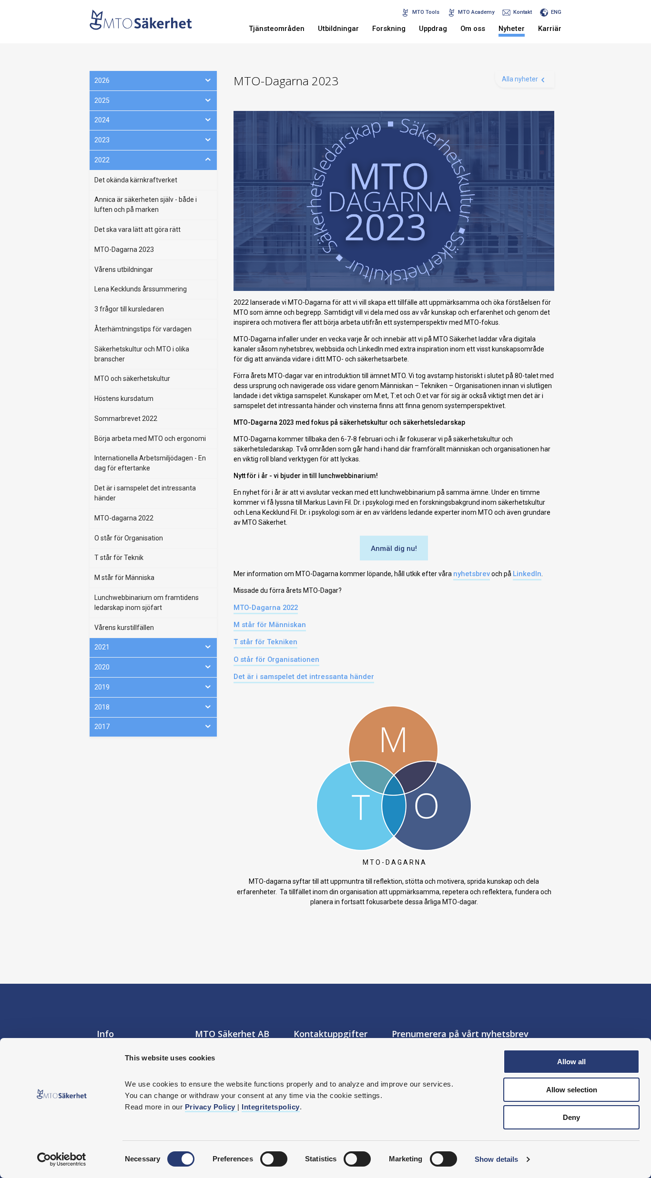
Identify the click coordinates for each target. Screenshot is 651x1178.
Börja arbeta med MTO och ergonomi (150, 438)
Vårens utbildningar (123, 269)
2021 (102, 647)
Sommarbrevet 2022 (125, 418)
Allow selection (571, 1090)
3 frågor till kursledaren (129, 309)
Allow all (571, 1062)
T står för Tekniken (265, 642)
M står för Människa (124, 577)
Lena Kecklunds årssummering (140, 289)
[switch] (273, 1159)
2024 (102, 120)
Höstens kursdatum (123, 398)
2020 (102, 667)
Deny (571, 1117)
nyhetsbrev (471, 573)
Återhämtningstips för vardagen (143, 329)
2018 (102, 707)
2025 (102, 100)
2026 (102, 80)
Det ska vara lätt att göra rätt (137, 229)
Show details (496, 1159)
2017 (102, 726)
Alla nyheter (520, 79)
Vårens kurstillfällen (124, 627)
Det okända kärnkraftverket (135, 180)
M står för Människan (270, 624)
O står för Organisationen (276, 659)
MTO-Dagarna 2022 (266, 607)
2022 (102, 160)
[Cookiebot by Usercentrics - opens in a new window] (61, 1159)
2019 (102, 687)
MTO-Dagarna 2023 (124, 249)
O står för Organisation (128, 538)
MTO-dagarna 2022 (123, 518)
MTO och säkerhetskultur (132, 378)
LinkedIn (527, 573)
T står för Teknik (118, 557)
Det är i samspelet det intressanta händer (304, 676)
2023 (102, 140)
